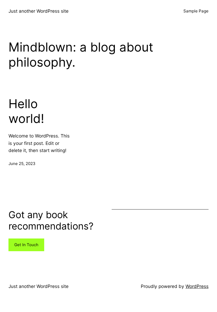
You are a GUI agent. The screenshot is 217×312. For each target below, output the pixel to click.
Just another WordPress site (38, 11)
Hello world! (26, 111)
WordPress (197, 286)
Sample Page (196, 10)
